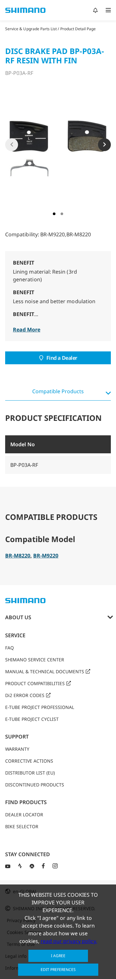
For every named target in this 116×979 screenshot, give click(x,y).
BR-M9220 (45, 555)
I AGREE (58, 955)
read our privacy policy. (69, 941)
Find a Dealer (61, 357)
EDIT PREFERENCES (58, 969)
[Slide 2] (62, 214)
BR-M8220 (17, 555)
